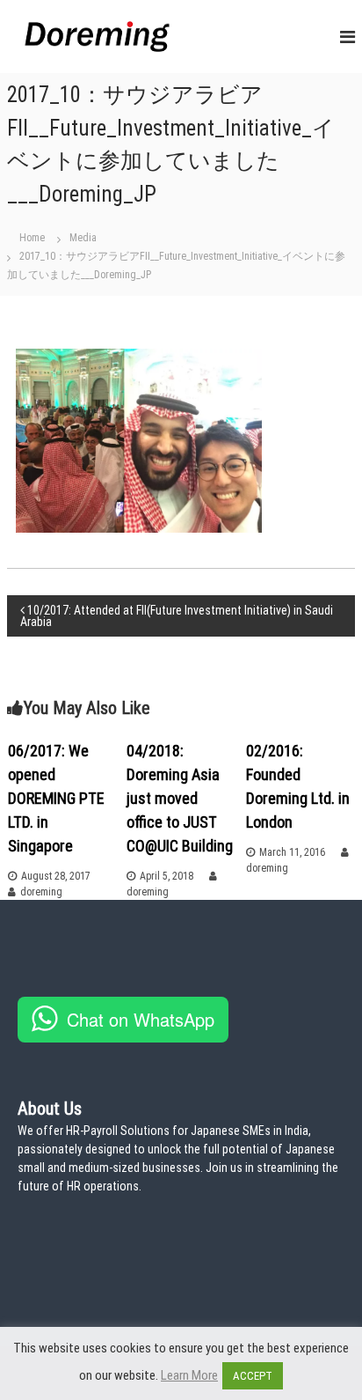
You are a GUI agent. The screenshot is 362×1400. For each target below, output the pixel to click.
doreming (41, 892)
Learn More (189, 1375)
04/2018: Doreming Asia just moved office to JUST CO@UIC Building (180, 798)
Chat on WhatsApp (140, 1019)
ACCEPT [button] (252, 1375)
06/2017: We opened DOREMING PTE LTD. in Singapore (56, 798)
